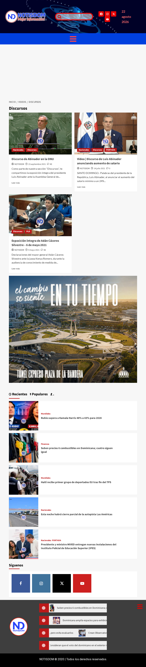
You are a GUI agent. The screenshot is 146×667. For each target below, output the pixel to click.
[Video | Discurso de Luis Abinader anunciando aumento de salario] (105, 133)
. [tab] (53, 394)
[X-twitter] (113, 14)
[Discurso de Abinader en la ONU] (40, 133)
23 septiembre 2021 (37, 164)
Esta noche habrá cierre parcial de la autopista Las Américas (76, 514)
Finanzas (45, 444)
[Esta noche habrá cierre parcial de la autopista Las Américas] (23, 511)
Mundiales (45, 413)
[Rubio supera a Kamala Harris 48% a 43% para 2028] (23, 415)
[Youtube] (107, 19)
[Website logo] (28, 16)
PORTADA (110, 149)
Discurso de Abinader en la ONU (33, 159)
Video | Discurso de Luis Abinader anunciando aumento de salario (99, 161)
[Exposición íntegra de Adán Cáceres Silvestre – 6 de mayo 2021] (40, 215)
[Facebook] (101, 14)
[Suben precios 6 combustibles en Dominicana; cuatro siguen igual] (23, 447)
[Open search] (58, 16)
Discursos (31, 149)
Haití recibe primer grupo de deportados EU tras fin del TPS (76, 482)
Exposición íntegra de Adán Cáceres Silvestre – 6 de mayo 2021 (35, 243)
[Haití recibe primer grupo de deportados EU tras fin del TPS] (23, 479)
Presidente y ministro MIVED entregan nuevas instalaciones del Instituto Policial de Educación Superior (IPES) (78, 546)
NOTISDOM (19, 164)
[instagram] (41, 583)
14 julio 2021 (99, 168)
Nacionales (18, 149)
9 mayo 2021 (34, 250)
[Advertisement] (73, 71)
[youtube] (82, 583)
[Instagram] (107, 14)
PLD (28, 231)
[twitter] (62, 583)
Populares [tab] (39, 394)
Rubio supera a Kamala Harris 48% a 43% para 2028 (71, 418)
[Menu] (73, 39)
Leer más (16, 182)
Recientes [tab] (19, 394)
